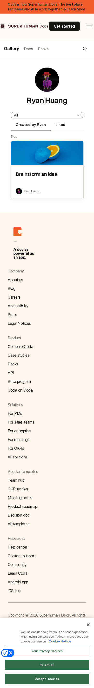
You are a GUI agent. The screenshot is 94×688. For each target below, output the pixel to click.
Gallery (11, 49)
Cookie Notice (60, 641)
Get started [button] (64, 26)
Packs (43, 48)
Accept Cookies (47, 679)
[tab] (31, 126)
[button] (68, 48)
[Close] (88, 624)
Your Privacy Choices (47, 651)
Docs (28, 48)
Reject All (47, 665)
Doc (14, 136)
